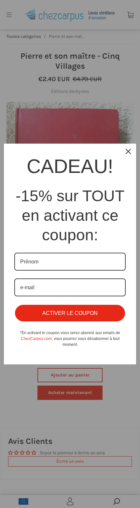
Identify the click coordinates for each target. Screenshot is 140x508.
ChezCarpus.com (36, 338)
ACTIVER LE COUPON (70, 313)
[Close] (128, 151)
